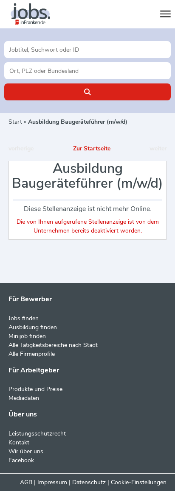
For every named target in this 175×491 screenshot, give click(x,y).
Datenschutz (89, 482)
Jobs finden (23, 318)
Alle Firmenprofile (31, 354)
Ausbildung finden (32, 327)
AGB (26, 482)
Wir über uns (25, 451)
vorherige (21, 148)
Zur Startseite (91, 148)
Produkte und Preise (35, 389)
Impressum (52, 482)
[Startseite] (38, 14)
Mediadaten (23, 398)
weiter (158, 148)
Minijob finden (27, 336)
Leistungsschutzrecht (37, 434)
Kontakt (18, 442)
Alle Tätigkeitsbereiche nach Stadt (53, 345)
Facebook (21, 460)
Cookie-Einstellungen (139, 482)
